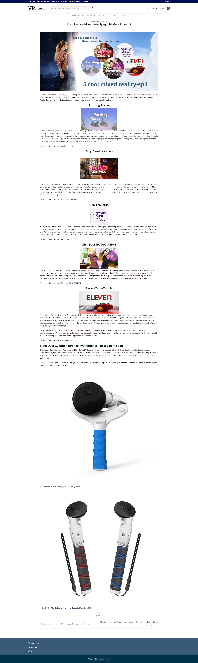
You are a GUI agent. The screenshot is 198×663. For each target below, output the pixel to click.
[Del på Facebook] (96, 616)
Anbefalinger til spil (99, 21)
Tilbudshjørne (33, 643)
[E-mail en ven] (101, 616)
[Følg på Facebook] (163, 1)
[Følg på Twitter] (167, 1)
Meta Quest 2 (102, 15)
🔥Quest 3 (90, 15)
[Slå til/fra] (96, 647)
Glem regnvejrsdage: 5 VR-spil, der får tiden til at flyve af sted (68, 624)
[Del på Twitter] (99, 616)
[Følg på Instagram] (165, 1)
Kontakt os (32, 647)
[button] (162, 8)
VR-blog (31, 651)
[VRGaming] (36, 8)
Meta (113, 15)
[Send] (92, 8)
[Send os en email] (169, 1)
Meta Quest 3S (78, 15)
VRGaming (51, 363)
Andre (122, 15)
